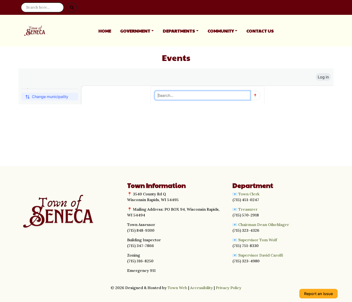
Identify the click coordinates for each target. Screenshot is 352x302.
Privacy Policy (228, 287)
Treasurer (248, 209)
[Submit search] (72, 7)
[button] (139, 31)
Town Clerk (249, 194)
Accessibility (201, 287)
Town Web (177, 287)
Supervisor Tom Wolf (257, 239)
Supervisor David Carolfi (260, 255)
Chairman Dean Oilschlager (263, 224)
